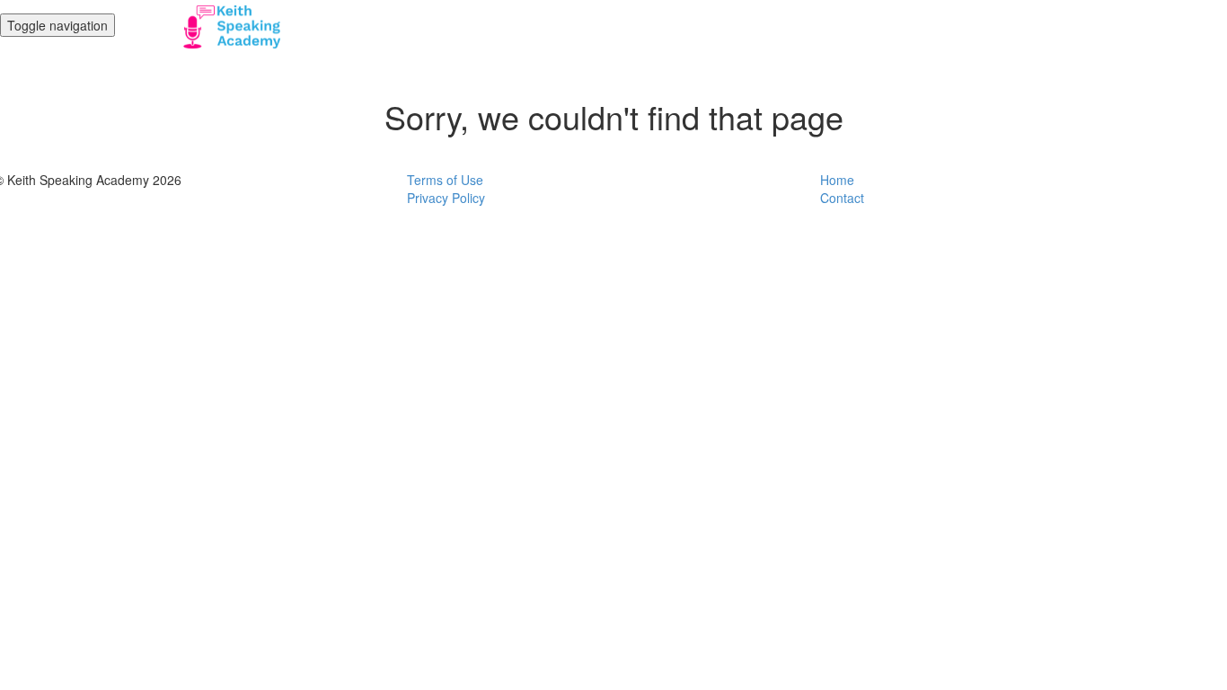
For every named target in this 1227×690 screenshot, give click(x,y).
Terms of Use (445, 180)
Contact (842, 198)
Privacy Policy (446, 198)
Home (837, 180)
